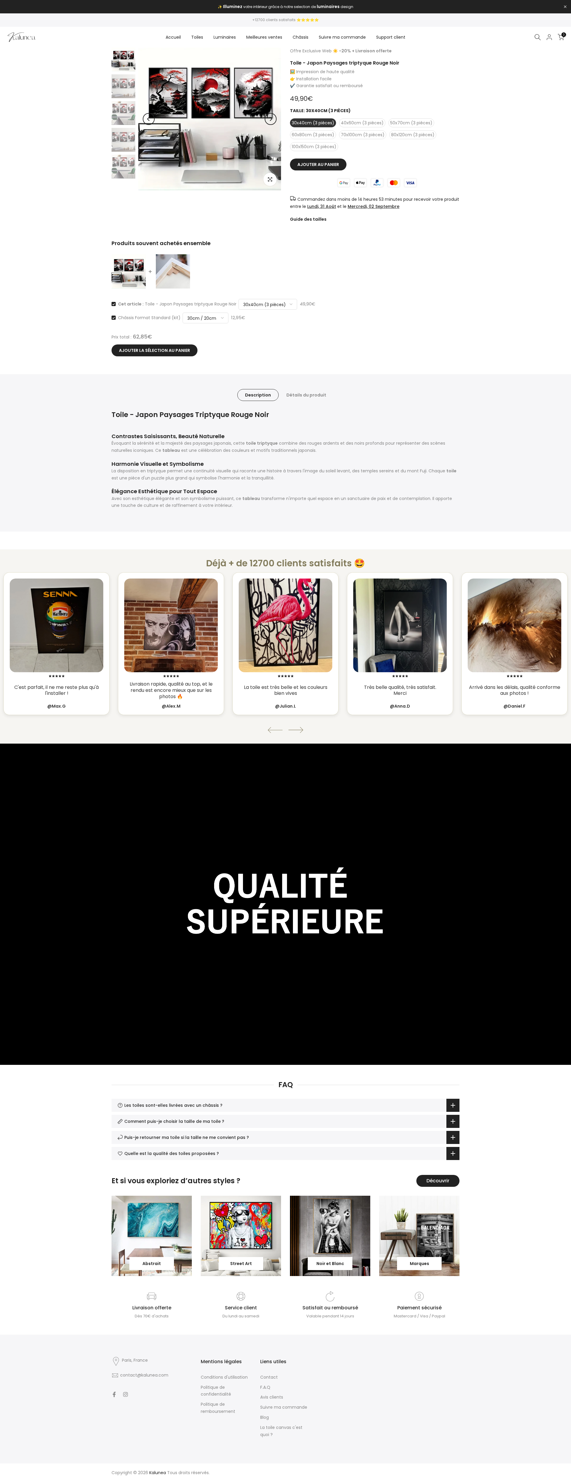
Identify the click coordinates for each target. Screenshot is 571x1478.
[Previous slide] (275, 730)
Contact (269, 1377)
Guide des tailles (308, 219)
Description (258, 395)
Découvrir (437, 1180)
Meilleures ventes (264, 37)
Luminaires (225, 37)
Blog (264, 1417)
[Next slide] (295, 730)
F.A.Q (265, 1387)
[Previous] (149, 119)
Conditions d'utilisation (224, 1377)
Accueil (173, 37)
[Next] (271, 119)
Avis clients (271, 1397)
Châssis (300, 37)
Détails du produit (306, 395)
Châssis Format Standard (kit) (149, 318)
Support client (390, 37)
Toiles (197, 37)
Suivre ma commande (342, 37)
